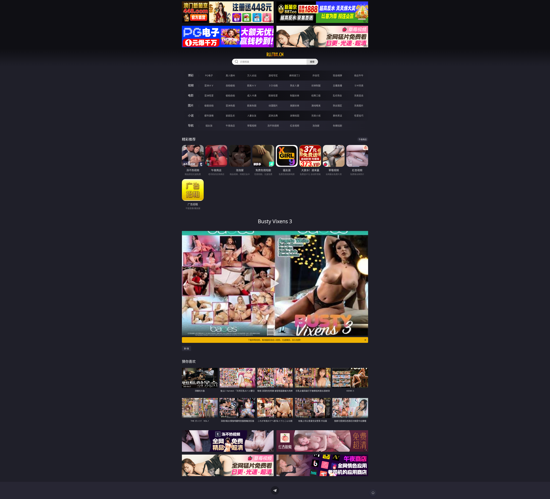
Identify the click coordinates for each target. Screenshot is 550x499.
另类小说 (316, 115)
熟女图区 (337, 105)
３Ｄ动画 (273, 85)
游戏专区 (273, 75)
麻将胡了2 (294, 75)
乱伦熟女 (337, 95)
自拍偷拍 (230, 85)
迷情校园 (294, 115)
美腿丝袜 (294, 105)
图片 (191, 105)
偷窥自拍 (209, 105)
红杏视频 (294, 125)
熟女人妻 (294, 85)
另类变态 (358, 95)
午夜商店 (230, 125)
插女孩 (209, 125)
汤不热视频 (273, 125)
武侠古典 (273, 115)
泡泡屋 (316, 125)
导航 (191, 126)
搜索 (312, 61)
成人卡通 (251, 95)
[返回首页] (373, 492)
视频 (191, 85)
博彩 (191, 75)
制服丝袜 (294, 95)
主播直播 (337, 85)
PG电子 (209, 75)
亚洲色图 (230, 105)
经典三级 (316, 95)
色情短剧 (337, 125)
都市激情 (209, 115)
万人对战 (251, 75)
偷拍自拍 (230, 95)
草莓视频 (251, 125)
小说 (191, 115)
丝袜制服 (316, 85)
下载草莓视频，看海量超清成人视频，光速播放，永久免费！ (275, 340)
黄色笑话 (337, 115)
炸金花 (316, 75)
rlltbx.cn (275, 54)
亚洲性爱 (209, 95)
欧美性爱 (273, 95)
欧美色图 (251, 105)
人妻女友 (251, 115)
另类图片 (358, 105)
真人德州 (230, 75)
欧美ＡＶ (251, 85)
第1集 (186, 348)
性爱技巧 (358, 115)
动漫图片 (273, 105)
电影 (191, 95)
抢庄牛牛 (358, 75)
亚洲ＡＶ (209, 85)
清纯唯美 (316, 105)
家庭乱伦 (230, 115)
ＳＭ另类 (358, 85)
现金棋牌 (337, 75)
